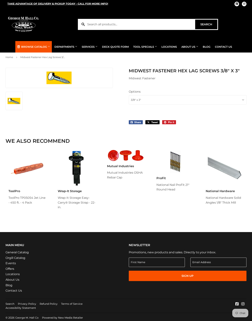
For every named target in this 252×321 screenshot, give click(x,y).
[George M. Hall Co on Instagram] (243, 304)
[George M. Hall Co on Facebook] (237, 304)
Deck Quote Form (115, 46)
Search (208, 24)
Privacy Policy (27, 303)
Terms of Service (71, 303)
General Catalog (17, 252)
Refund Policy (49, 303)
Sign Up (188, 276)
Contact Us (223, 46)
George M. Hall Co (27, 317)
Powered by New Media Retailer (62, 317)
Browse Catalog (34, 46)
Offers (10, 269)
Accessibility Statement (21, 307)
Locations (169, 46)
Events (11, 263)
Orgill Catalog (15, 258)
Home (9, 57)
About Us (188, 46)
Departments (64, 46)
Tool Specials (144, 46)
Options (135, 91)
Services (88, 46)
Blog (206, 46)
